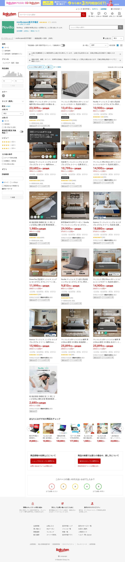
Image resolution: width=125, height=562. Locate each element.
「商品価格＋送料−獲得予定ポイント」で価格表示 (43, 45)
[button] (116, 9)
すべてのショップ (7, 38)
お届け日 (5, 117)
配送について (35, 31)
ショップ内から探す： (78, 27)
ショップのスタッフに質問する (43, 461)
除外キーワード (7, 189)
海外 (8, 106)
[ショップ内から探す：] (120, 27)
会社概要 (19, 31)
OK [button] (56, 135)
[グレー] (3, 95)
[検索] (83, 14)
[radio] (3, 47)
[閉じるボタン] (120, 54)
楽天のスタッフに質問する (89, 461)
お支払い (27, 31)
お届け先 (5, 109)
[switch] (21, 132)
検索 (13, 86)
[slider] (2, 77)
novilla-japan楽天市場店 (27, 22)
